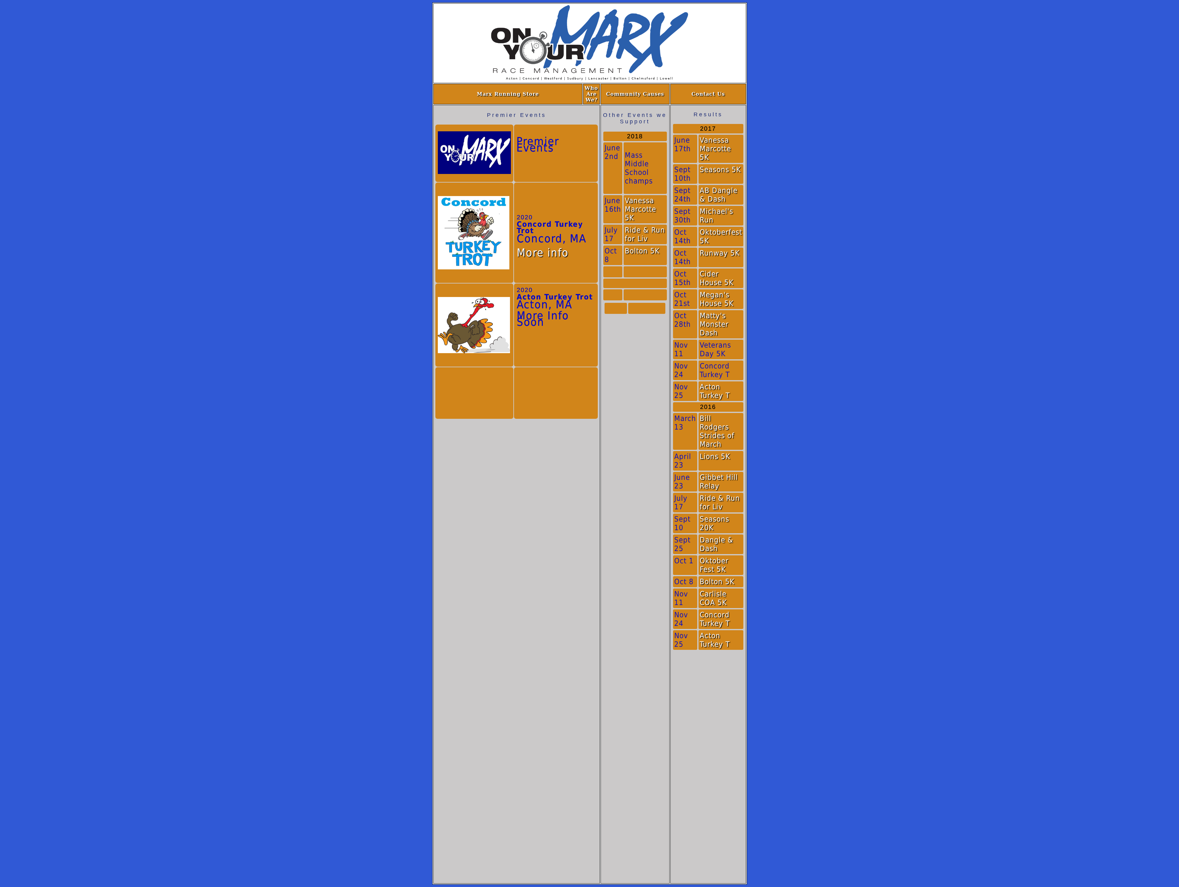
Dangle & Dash (716, 544)
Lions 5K (715, 456)
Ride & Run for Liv (645, 234)
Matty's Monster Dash (714, 324)
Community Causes (635, 94)
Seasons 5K (720, 169)
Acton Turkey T (715, 391)
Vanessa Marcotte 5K (640, 209)
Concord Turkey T (715, 619)
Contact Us (708, 94)
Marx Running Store (508, 94)
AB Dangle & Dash (718, 194)
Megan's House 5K (716, 299)
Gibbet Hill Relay (719, 481)
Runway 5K (720, 253)
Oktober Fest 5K (714, 565)
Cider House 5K (716, 278)
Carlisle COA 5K (713, 598)
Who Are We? (591, 94)
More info (543, 252)
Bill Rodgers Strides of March (717, 431)
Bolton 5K (642, 251)
